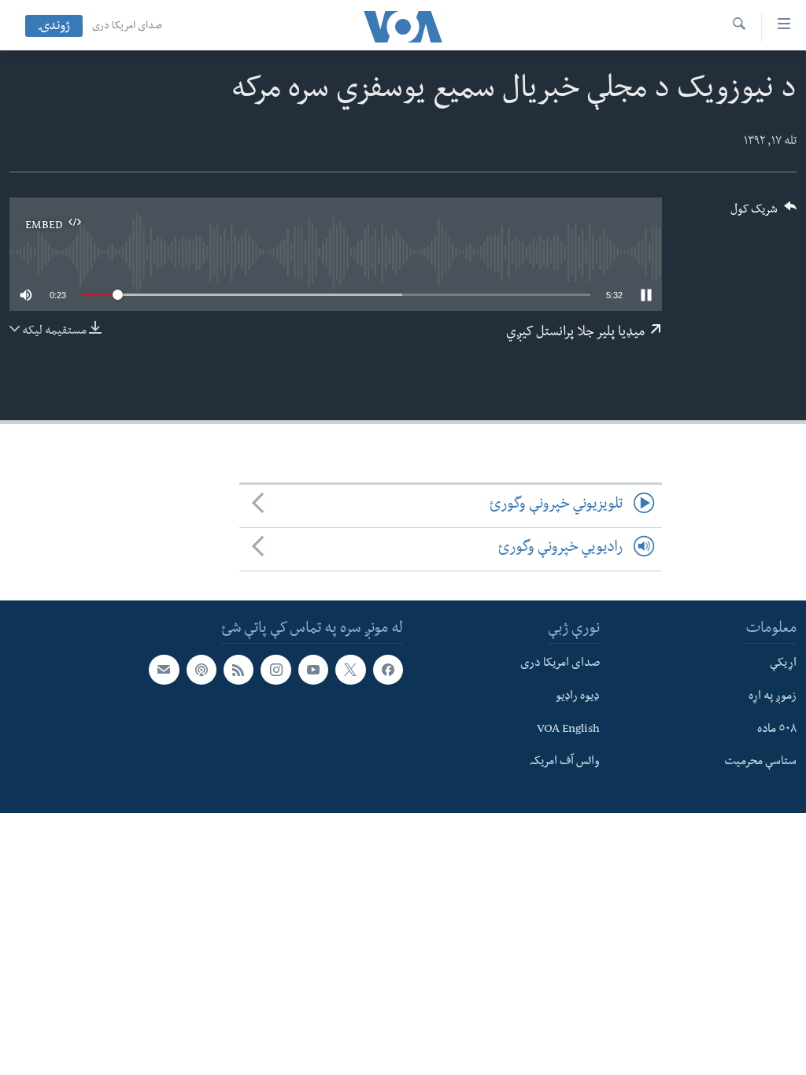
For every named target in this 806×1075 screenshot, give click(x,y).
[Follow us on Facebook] (388, 670)
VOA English (568, 729)
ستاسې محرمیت (760, 762)
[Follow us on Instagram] (275, 670)
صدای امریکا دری (127, 26)
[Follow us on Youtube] (313, 670)
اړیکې (783, 664)
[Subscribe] (164, 670)
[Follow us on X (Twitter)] (350, 670)
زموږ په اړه (773, 697)
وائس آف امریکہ (565, 762)
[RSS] (238, 670)
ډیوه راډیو (578, 697)
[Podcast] (201, 670)
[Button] (763, 214)
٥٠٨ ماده (777, 729)
